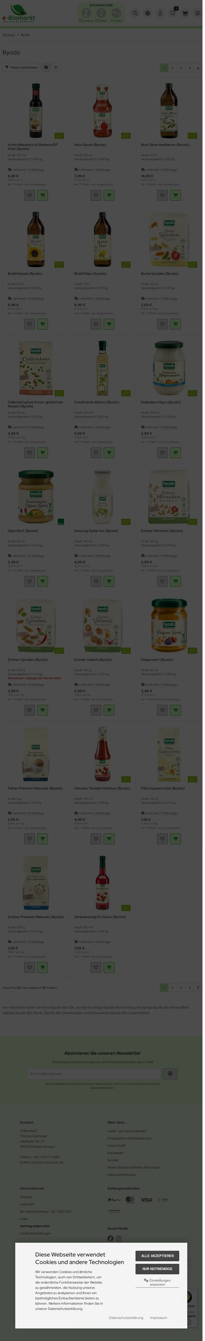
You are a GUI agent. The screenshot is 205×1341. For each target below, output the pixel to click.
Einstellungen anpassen (159, 1282)
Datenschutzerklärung (126, 1317)
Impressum (158, 1317)
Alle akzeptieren (157, 1256)
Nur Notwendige (157, 1269)
